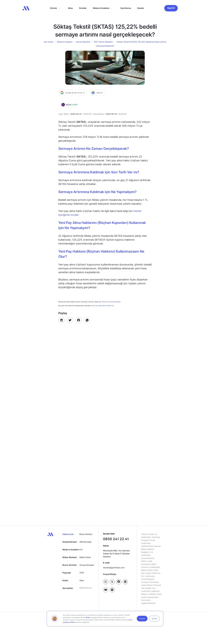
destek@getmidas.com (114, 567)
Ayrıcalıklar (67, 588)
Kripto (65, 580)
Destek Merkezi (69, 542)
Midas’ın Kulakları (101, 8)
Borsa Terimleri (69, 565)
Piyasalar (66, 572)
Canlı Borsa (125, 8)
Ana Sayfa (48, 42)
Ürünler (53, 8)
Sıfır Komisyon (85, 588)
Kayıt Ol (171, 8)
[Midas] (26, 8)
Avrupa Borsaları (86, 565)
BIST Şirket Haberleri (103, 42)
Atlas (70, 8)
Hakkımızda (67, 534)
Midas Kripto (85, 557)
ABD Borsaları (85, 542)
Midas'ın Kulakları (70, 549)
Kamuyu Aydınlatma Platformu (103, 306)
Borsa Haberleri (83, 42)
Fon (81, 549)
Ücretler (83, 8)
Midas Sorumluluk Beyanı (111, 302)
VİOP (81, 572)
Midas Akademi (69, 557)
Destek (140, 8)
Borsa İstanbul (85, 534)
